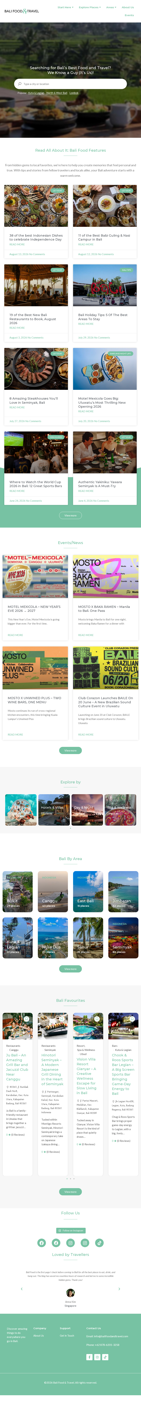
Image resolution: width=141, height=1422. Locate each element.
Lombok (73, 92)
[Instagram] (70, 1243)
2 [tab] (70, 1178)
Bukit (12, 901)
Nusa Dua (51, 947)
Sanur (83, 947)
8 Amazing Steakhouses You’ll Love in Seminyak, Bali (33, 400)
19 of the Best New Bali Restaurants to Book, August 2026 (32, 319)
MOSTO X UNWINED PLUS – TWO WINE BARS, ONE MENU (34, 700)
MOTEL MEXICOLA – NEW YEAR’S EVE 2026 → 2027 (34, 609)
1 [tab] (70, 828)
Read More (17, 244)
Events (129, 15)
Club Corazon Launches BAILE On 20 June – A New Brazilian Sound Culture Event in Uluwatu (105, 702)
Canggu (49, 901)
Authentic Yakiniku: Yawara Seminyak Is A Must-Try (100, 484)
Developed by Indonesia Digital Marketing (70, 1387)
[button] (21, 1289)
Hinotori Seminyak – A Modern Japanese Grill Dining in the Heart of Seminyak (52, 1069)
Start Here (64, 7)
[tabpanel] (20, 810)
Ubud (83, 1054)
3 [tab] (74, 1178)
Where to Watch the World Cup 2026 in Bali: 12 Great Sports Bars (35, 484)
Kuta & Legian (36, 92)
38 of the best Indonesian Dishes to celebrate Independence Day (36, 237)
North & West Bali (56, 92)
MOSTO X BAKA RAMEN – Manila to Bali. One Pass (104, 609)
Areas (110, 7)
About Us (128, 7)
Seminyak (122, 947)
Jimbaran (122, 901)
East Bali (85, 901)
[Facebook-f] (89, 1357)
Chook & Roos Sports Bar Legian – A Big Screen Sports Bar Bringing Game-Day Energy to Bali (123, 1074)
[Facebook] (41, 1243)
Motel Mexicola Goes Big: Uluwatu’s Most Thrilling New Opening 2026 (102, 403)
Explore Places (88, 7)
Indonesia (14, 877)
